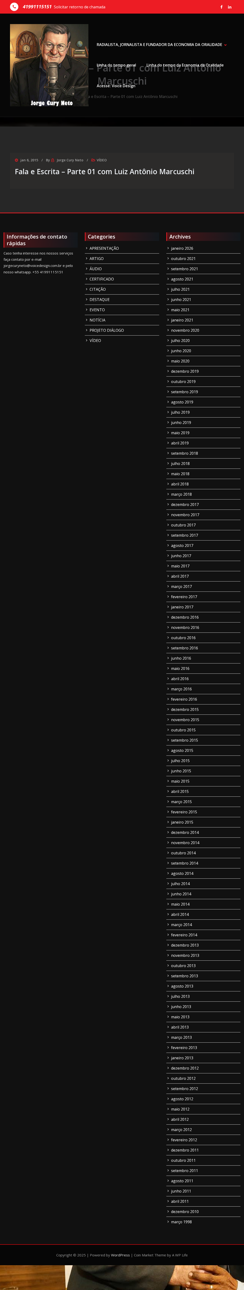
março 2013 (181, 1037)
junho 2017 (181, 555)
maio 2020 (180, 361)
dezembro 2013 (185, 945)
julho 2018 (180, 463)
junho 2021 (181, 299)
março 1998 (181, 1221)
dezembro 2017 (185, 504)
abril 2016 (180, 678)
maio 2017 (180, 566)
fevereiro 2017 (184, 596)
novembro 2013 (185, 955)
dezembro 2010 (185, 1211)
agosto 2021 (182, 279)
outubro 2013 (183, 965)
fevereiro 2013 (184, 1047)
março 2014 (181, 924)
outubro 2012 (183, 1078)
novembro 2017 (185, 514)
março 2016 (181, 689)
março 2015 (181, 801)
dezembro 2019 (185, 371)
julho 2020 (180, 340)
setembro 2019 (184, 391)
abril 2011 (180, 1201)
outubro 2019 (183, 381)
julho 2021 (180, 289)
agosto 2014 (182, 873)
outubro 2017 (183, 525)
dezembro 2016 (185, 617)
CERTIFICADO (102, 279)
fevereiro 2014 (184, 935)
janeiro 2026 (182, 248)
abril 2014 (180, 914)
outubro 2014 (183, 853)
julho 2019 (180, 412)
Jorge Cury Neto (70, 160)
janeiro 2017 (182, 607)
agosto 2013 (182, 986)
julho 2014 (180, 883)
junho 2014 (181, 894)
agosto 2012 (182, 1098)
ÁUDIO (96, 268)
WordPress (120, 1255)
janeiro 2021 (182, 320)
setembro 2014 (184, 863)
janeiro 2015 (182, 822)
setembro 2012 (184, 1088)
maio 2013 (180, 1017)
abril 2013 (180, 1027)
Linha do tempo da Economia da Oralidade (185, 65)
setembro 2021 (184, 268)
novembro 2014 (185, 842)
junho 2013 (181, 1006)
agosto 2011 (182, 1180)
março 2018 (181, 494)
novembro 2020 (185, 330)
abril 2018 (180, 484)
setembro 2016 (184, 648)
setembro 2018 (184, 453)
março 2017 (181, 586)
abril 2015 (180, 791)
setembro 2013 (184, 976)
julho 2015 (180, 760)
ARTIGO (97, 258)
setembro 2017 (184, 535)
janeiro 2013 (182, 1058)
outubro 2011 (183, 1160)
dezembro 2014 (185, 832)
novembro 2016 (185, 627)
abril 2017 (180, 576)
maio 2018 (180, 473)
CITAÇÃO (98, 289)
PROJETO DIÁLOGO (107, 330)
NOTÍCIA (97, 320)
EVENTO (97, 309)
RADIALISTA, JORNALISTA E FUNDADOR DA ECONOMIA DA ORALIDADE (159, 44)
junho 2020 (181, 350)
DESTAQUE (100, 299)
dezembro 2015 (185, 709)
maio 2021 (180, 309)
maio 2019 (180, 432)
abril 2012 (180, 1119)
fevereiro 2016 (184, 699)
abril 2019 (180, 443)
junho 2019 (181, 422)
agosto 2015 (182, 750)
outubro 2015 (183, 730)
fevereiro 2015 (184, 812)
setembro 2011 (184, 1170)
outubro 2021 (183, 258)
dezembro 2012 (185, 1068)
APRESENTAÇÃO (104, 248)
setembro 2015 (184, 740)
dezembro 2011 (185, 1150)
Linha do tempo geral (116, 65)
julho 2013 (180, 996)
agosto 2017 (182, 545)
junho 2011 (181, 1191)
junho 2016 (181, 658)
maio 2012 (180, 1109)
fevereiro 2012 (184, 1139)
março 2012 (181, 1129)
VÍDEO (102, 160)
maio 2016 (180, 668)
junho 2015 (181, 771)
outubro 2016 (183, 637)
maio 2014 (180, 904)
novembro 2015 (185, 719)
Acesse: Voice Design (116, 85)
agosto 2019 (182, 402)
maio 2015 (180, 781)
